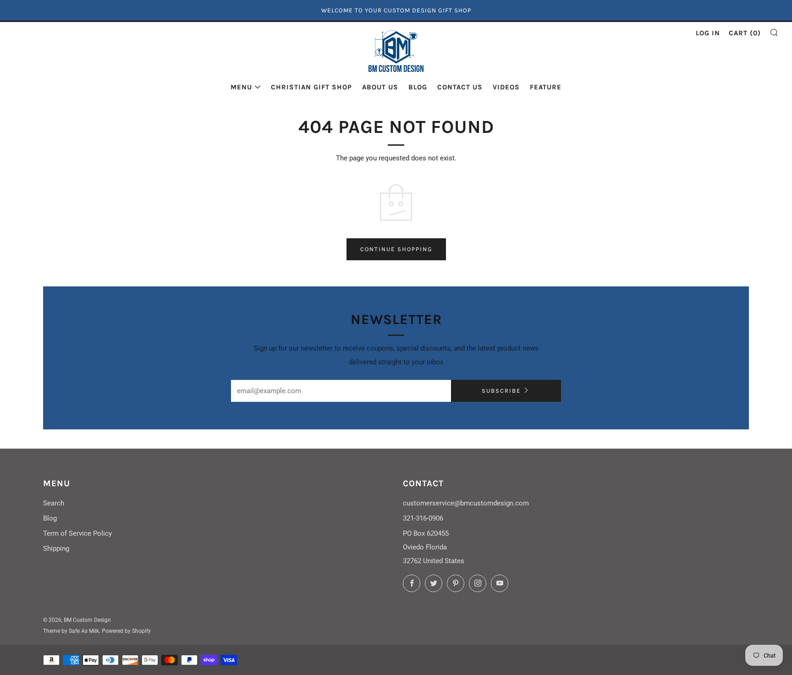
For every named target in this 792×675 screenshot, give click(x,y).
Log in (708, 33)
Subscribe (501, 390)
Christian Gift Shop (311, 87)
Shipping (56, 548)
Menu (241, 87)
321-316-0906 (423, 518)
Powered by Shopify (126, 631)
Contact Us (460, 87)
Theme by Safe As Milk (71, 631)
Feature (545, 87)
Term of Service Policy (77, 533)
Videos (506, 87)
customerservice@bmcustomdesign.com (466, 503)
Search (53, 503)
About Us (380, 87)
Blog (417, 87)
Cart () (745, 33)
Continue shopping (396, 249)
